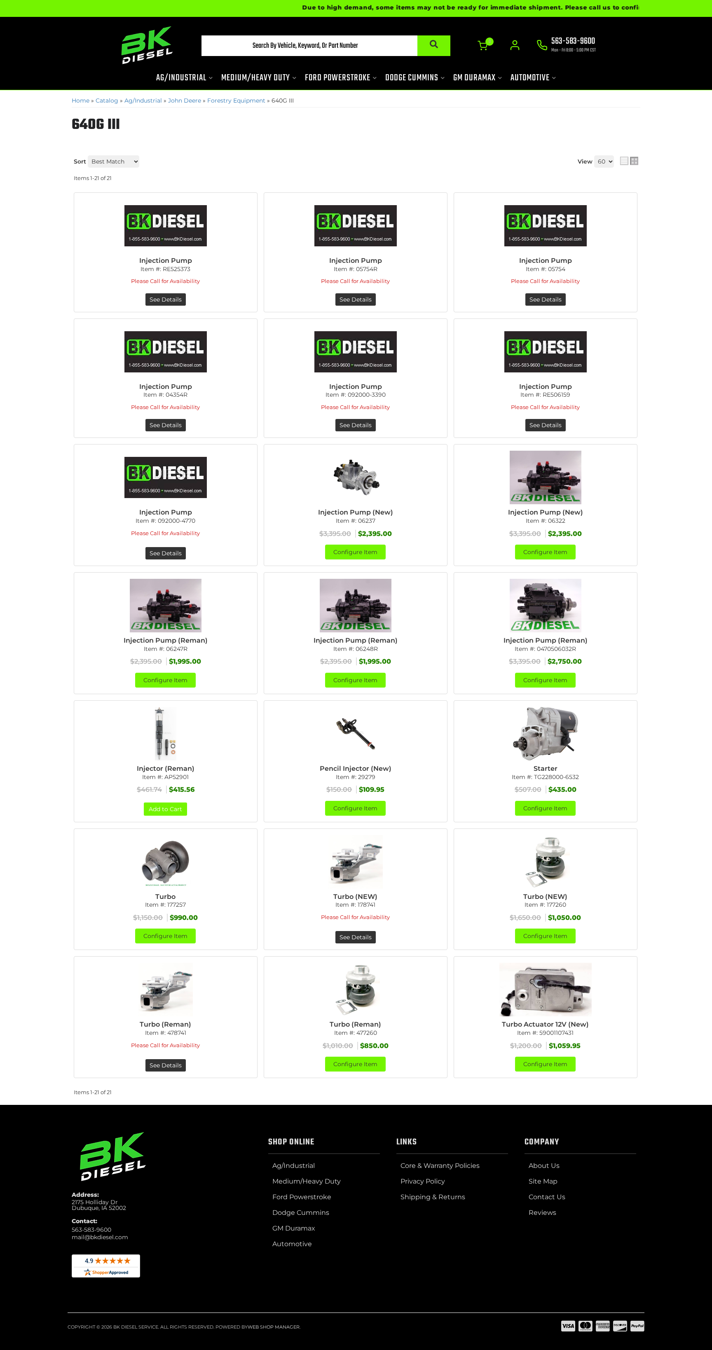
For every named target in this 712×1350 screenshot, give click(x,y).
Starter (545, 768)
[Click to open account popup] (515, 45)
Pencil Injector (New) (355, 768)
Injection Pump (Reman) (166, 640)
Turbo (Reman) (165, 1024)
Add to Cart (165, 809)
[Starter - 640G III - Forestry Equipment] (545, 733)
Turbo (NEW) (355, 897)
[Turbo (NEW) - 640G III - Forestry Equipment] (355, 862)
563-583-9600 (91, 1229)
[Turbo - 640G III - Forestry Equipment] (165, 862)
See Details (166, 299)
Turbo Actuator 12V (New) (545, 1024)
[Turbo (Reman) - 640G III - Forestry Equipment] (165, 989)
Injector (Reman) (165, 768)
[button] (325, 45)
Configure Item (355, 552)
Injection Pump (165, 260)
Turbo (165, 897)
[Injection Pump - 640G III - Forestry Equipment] (165, 226)
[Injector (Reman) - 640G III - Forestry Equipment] (165, 733)
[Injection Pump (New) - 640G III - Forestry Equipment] (355, 477)
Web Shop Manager (274, 1327)
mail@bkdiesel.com (100, 1237)
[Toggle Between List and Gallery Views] (629, 161)
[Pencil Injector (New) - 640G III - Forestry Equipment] (355, 733)
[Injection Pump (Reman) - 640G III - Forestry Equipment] (165, 605)
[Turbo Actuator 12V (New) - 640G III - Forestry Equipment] (545, 989)
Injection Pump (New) (355, 512)
